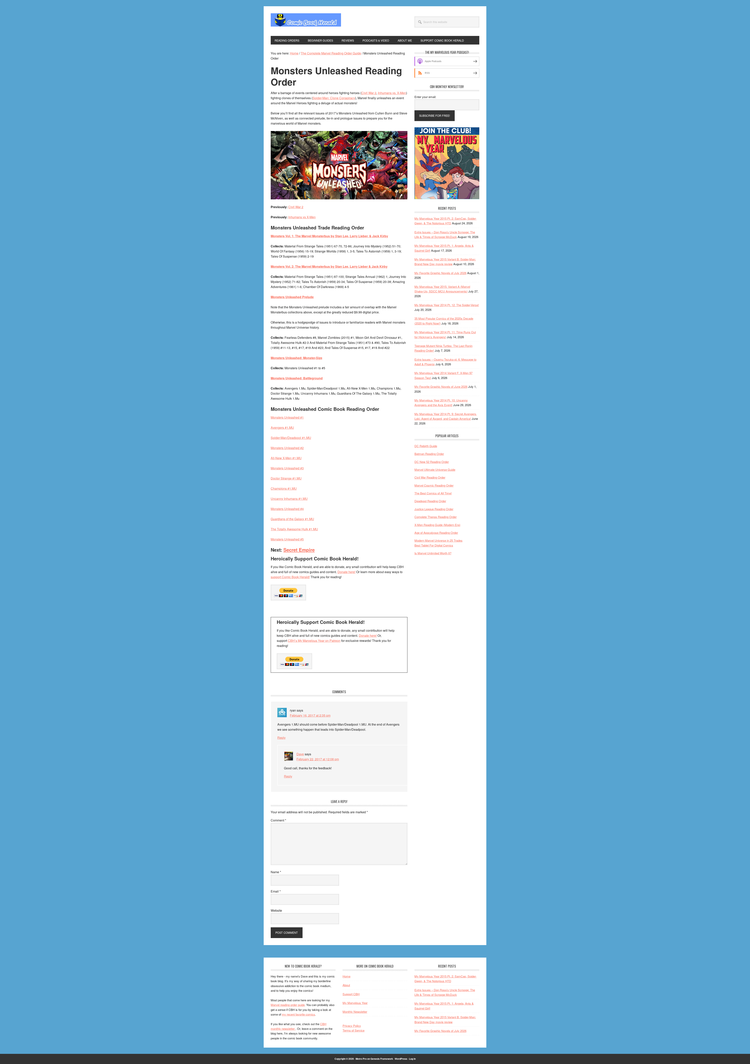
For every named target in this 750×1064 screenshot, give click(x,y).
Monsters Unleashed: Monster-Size (296, 358)
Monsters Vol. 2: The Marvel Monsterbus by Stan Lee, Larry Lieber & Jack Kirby (329, 266)
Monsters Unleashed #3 (287, 468)
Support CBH (351, 994)
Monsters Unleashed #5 (287, 539)
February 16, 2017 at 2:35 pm (310, 715)
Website (276, 910)
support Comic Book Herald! (290, 577)
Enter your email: (425, 97)
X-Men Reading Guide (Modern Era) (437, 525)
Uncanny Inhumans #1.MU (289, 498)
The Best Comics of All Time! (433, 493)
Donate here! (346, 572)
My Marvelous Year (355, 1003)
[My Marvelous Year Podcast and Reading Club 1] (446, 198)
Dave (300, 754)
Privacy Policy (352, 1026)
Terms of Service (353, 1030)
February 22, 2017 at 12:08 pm (317, 759)
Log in (412, 1058)
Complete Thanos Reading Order (435, 517)
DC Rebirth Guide (425, 446)
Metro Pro (361, 1058)
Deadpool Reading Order (430, 501)
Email (276, 891)
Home (346, 976)
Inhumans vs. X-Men (392, 93)
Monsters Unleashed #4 (287, 509)
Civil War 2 (368, 93)
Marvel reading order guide (288, 1005)
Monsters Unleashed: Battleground (297, 378)
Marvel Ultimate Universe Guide (434, 469)
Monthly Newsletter (355, 1012)
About (346, 985)
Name (276, 872)
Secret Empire (299, 549)
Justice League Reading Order (433, 509)
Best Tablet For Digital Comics (433, 545)
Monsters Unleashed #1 (287, 417)
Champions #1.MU (284, 488)
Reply (281, 737)
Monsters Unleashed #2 (287, 448)
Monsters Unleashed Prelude (292, 297)
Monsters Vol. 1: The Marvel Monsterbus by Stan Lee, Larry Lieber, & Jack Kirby (329, 236)
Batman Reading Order (429, 454)
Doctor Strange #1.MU (286, 478)
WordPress (401, 1058)
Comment (278, 820)
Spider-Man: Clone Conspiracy (333, 98)
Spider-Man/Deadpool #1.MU (291, 437)
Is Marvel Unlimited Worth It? (432, 553)
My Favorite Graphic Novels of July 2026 (440, 273)
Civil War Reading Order (429, 477)
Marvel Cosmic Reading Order (434, 485)
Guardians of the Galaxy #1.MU (292, 519)
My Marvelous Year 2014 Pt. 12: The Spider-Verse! (446, 305)
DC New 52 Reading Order (431, 462)
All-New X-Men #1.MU (286, 458)
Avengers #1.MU (282, 427)
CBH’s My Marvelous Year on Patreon (314, 640)
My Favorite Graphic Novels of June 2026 (440, 386)
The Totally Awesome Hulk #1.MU (294, 529)
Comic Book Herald (306, 21)
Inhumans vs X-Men (302, 217)
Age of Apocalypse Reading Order (436, 533)
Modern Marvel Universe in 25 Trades (438, 540)
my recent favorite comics (298, 1014)
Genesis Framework (382, 1058)
